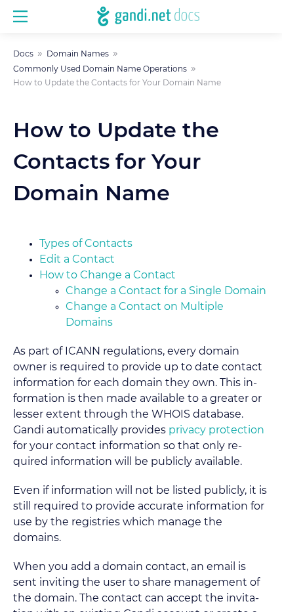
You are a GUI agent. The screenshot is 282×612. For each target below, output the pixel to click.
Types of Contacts (85, 243)
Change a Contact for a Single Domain (166, 291)
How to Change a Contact (107, 275)
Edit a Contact (77, 259)
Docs (23, 54)
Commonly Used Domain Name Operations (100, 69)
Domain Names (78, 54)
